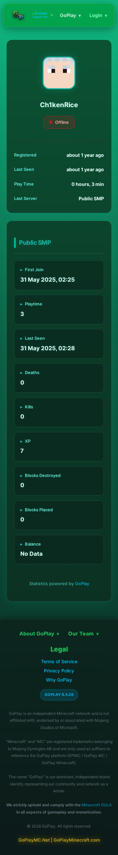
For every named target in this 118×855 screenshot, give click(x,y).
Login (98, 15)
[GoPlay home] (18, 15)
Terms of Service (59, 661)
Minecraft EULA (97, 804)
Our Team (83, 633)
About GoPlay (39, 633)
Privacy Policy (59, 670)
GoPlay (70, 15)
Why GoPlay (59, 679)
